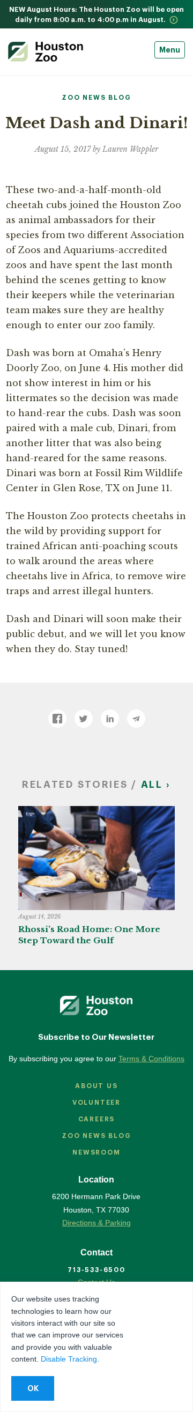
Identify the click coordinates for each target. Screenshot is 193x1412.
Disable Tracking (69, 1359)
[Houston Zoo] (45, 52)
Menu (169, 50)
